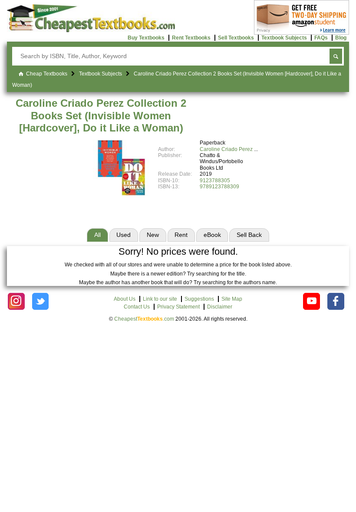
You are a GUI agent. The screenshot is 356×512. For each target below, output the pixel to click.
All (97, 234)
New (153, 234)
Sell (249, 234)
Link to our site (160, 299)
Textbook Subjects (284, 38)
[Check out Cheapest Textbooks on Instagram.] (16, 301)
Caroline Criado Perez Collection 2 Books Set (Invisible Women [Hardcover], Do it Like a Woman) (101, 115)
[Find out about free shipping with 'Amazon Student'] (301, 33)
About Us (124, 299)
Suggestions (199, 299)
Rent (181, 234)
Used (123, 234)
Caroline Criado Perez (226, 149)
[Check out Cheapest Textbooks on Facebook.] (335, 301)
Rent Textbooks (191, 38)
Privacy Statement (178, 307)
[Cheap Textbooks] (91, 30)
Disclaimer (219, 307)
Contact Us (137, 307)
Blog (340, 38)
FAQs (321, 38)
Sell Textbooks (236, 38)
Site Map (231, 299)
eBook (212, 234)
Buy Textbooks (146, 38)
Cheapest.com (144, 319)
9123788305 (215, 180)
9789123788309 (219, 187)
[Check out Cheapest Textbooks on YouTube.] (311, 301)
